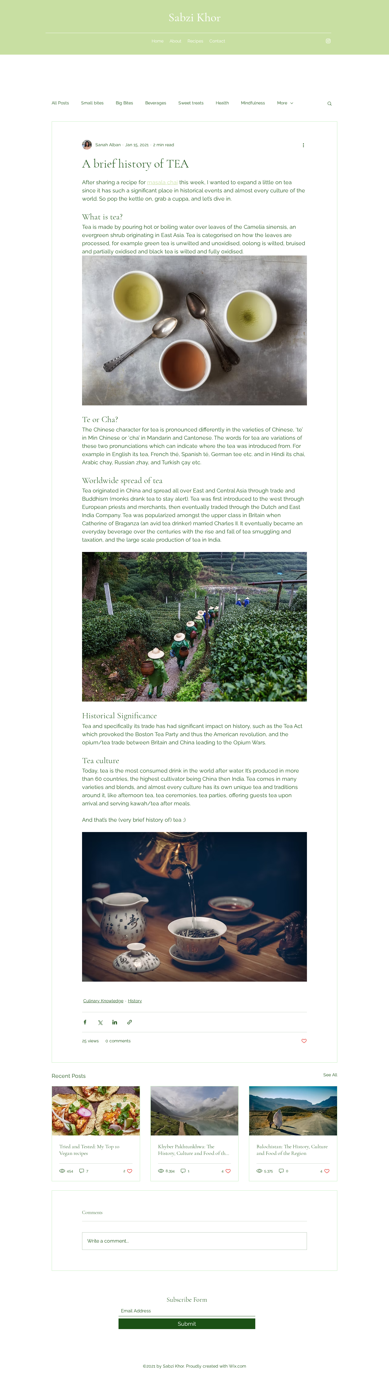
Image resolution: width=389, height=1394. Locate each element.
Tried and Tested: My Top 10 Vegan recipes (89, 1149)
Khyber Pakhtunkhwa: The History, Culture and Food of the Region (193, 1149)
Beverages (155, 102)
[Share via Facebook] (85, 1022)
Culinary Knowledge (103, 1000)
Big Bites (124, 102)
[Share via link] (130, 1022)
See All (330, 1074)
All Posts (60, 102)
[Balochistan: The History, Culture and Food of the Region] (293, 1110)
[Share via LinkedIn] (115, 1022)
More (282, 102)
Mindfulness (253, 102)
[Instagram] (328, 41)
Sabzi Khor (194, 17)
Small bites (92, 102)
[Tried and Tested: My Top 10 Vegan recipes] (96, 1110)
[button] (329, 103)
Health (222, 102)
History (135, 1000)
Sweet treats (191, 102)
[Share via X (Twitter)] (100, 1022)
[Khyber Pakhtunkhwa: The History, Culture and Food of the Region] (195, 1110)
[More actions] (303, 144)
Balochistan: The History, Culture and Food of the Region (292, 1149)
